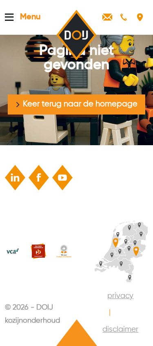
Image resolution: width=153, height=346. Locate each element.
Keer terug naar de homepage (80, 104)
